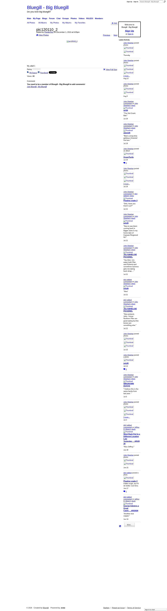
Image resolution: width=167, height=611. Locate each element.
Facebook (44, 73)
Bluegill (46, 608)
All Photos (31, 23)
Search (165, 1)
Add (115, 23)
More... (129, 525)
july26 (125, 223)
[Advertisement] (126, 565)
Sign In (136, 2)
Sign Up (129, 2)
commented (127, 103)
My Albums (66, 23)
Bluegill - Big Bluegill (48, 7)
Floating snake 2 (130, 201)
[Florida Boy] (31, 34)
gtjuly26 (126, 133)
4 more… (126, 184)
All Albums (42, 23)
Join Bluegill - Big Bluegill (37, 87)
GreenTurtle (128, 157)
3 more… (126, 417)
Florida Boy (48, 32)
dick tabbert (127, 280)
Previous (106, 35)
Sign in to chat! (150, 609)
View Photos (44, 35)
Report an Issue (118, 608)
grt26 (125, 110)
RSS (120, 526)
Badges (106, 608)
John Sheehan (128, 43)
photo (133, 105)
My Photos (54, 23)
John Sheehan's (130, 104)
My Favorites (80, 23)
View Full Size (111, 70)
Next (115, 35)
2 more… (126, 76)
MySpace (33, 73)
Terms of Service (134, 608)
